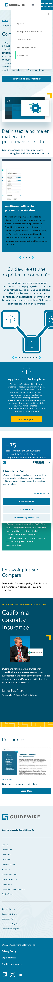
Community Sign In (10, 914)
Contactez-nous (24, 39)
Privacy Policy (9, 951)
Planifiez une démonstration (47, 5)
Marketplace (7, 884)
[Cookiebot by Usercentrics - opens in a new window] (33, 462)
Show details (39, 493)
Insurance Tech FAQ (10, 879)
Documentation (8, 864)
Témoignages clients (26, 47)
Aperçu (20, 23)
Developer (6, 859)
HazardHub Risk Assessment (13, 889)
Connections (7, 854)
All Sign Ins (10, 909)
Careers (5, 844)
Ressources (22, 55)
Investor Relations (9, 874)
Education (6, 869)
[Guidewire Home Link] (21, 817)
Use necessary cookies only (26, 517)
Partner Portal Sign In (10, 928)
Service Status (7, 894)
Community (7, 849)
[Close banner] (49, 462)
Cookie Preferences (12, 964)
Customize (25, 509)
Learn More (26, 790)
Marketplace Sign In (10, 923)
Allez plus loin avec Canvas (29, 31)
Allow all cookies (26, 501)
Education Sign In (9, 919)
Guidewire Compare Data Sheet (20, 784)
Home (5, 20)
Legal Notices (9, 957)
